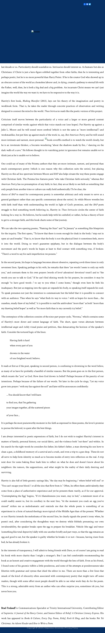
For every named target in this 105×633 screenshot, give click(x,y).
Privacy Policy (71, 628)
